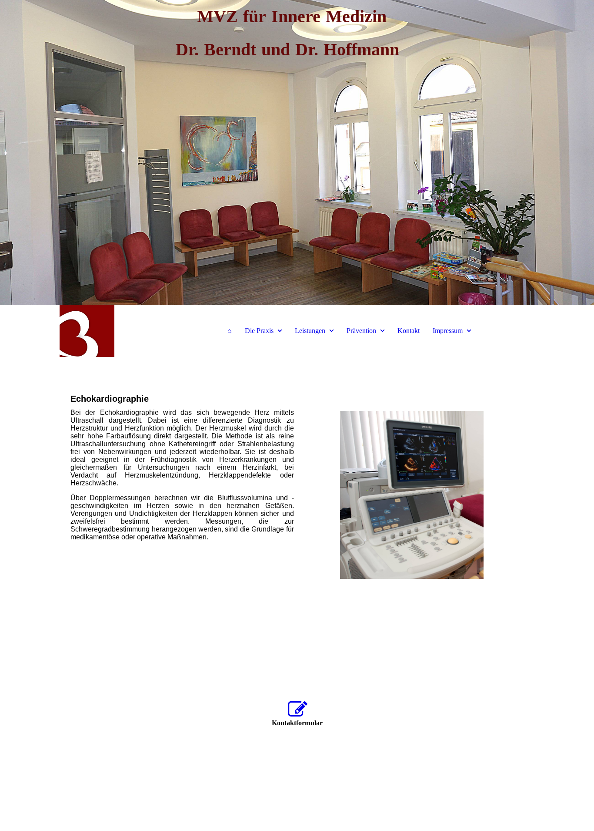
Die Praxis (259, 330)
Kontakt (408, 330)
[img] (297, 152)
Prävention (361, 330)
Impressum (448, 330)
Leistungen (310, 330)
